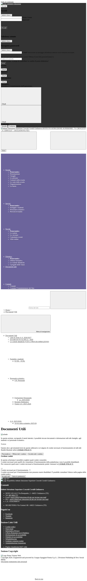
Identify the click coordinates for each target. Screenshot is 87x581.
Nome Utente (27, 17)
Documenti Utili (11, 336)
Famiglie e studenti (17, 359)
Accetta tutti (35, 454)
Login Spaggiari (59, 57)
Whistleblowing (11, 539)
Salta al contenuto (7, 2)
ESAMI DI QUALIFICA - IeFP (21, 340)
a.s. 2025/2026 (24, 400)
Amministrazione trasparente (15, 543)
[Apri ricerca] (68, 140)
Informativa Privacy (12, 531)
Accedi (4, 6)
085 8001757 (13, 495)
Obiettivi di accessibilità (13, 537)
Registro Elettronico (21, 402)
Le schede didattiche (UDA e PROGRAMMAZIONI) (29, 342)
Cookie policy (10, 527)
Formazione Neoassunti (23, 398)
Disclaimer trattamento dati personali (14, 562)
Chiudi (4, 69)
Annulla (4, 126)
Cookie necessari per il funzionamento (15, 470)
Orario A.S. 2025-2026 (22, 404)
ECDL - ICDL (19, 361)
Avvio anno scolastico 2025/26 (25, 423)
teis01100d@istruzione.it (28, 497)
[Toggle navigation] (19, 140)
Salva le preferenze (18, 476)
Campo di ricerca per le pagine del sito (14, 308)
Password (25, 20)
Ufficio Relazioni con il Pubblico (17, 533)
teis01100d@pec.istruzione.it (29, 499)
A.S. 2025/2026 (16, 421)
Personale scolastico (17, 378)
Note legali (9, 529)
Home (7, 310)
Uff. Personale (19, 380)
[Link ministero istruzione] (11, 4)
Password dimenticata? (9, 24)
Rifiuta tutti (19, 454)
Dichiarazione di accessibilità (15, 535)
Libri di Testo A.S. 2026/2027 (20, 338)
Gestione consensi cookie (14, 541)
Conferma (12, 126)
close (3, 151)
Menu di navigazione (43, 331)
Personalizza (6, 454)
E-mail (24, 52)
